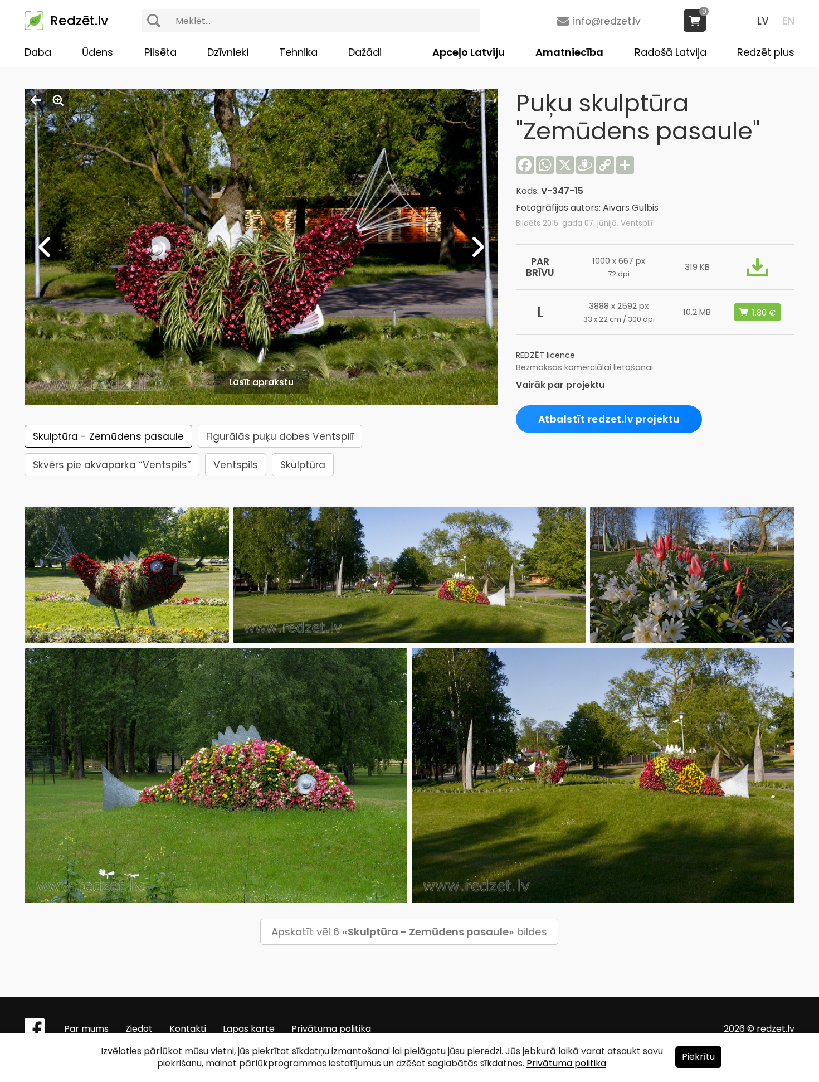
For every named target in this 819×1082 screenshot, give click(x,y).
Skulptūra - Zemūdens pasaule (108, 436)
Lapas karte (249, 1028)
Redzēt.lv (79, 21)
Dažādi (365, 52)
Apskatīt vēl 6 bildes (409, 932)
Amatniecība (569, 52)
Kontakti (187, 1028)
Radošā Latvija (670, 52)
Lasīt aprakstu (261, 382)
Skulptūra (302, 465)
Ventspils (235, 465)
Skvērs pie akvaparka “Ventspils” (112, 465)
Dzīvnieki (227, 52)
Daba (38, 52)
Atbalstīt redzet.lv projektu (609, 419)
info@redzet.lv (607, 21)
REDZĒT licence (545, 355)
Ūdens (97, 52)
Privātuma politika (331, 1028)
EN (788, 20)
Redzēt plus (765, 52)
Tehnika (298, 52)
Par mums (86, 1028)
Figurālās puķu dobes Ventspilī (280, 436)
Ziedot (139, 1028)
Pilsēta (160, 52)
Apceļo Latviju (468, 52)
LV (763, 20)
